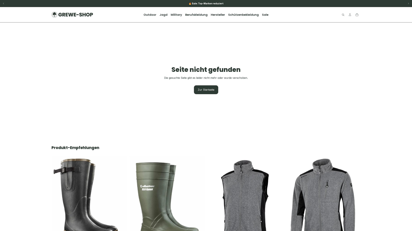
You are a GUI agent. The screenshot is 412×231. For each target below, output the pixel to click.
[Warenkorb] (356, 14)
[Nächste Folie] (408, 3)
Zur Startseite (206, 89)
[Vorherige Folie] (3, 3)
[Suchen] (343, 14)
